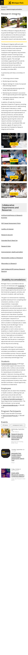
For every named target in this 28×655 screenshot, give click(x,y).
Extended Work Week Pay (9, 240)
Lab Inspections (10, 185)
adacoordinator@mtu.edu (10, 405)
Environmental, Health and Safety (12, 252)
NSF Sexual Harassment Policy (11, 223)
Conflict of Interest (7, 229)
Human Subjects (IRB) (12, 168)
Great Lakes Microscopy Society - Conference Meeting (18, 474)
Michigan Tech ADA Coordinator (13, 399)
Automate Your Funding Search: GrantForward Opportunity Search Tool (17, 456)
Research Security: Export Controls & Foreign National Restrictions (17, 436)
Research (4, 7)
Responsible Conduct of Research (12, 258)
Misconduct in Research (9, 263)
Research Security (7, 235)
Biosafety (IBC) (9, 152)
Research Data (6, 246)
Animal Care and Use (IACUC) (12, 137)
